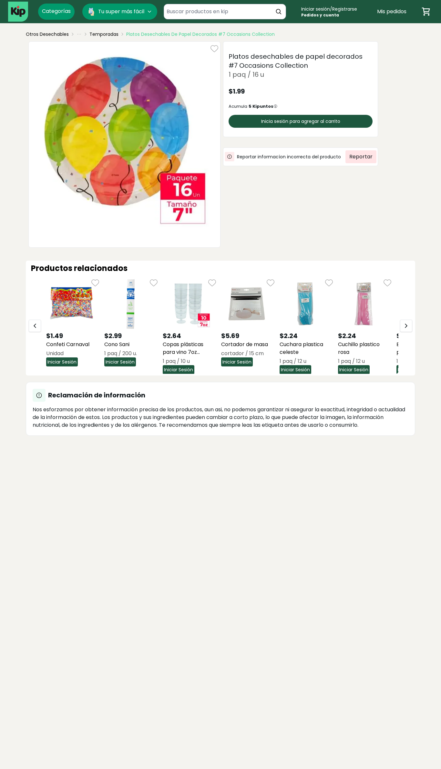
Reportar (361, 156)
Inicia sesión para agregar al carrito (300, 121)
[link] (200, 34)
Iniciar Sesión (62, 362)
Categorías (56, 11)
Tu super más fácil (121, 11)
